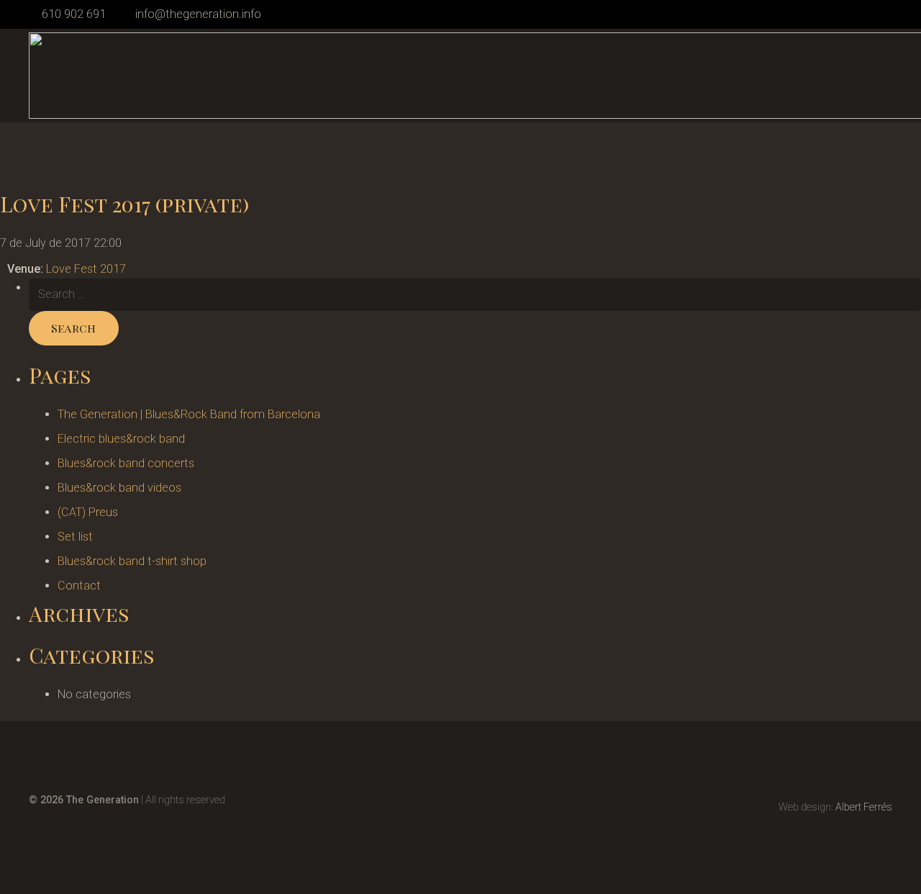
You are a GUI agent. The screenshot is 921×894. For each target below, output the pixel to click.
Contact (79, 585)
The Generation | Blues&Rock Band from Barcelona (189, 414)
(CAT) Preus (88, 512)
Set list (75, 536)
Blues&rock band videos (119, 488)
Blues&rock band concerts (126, 463)
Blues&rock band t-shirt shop (132, 561)
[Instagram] (864, 14)
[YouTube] (886, 13)
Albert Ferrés (863, 807)
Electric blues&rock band (121, 439)
